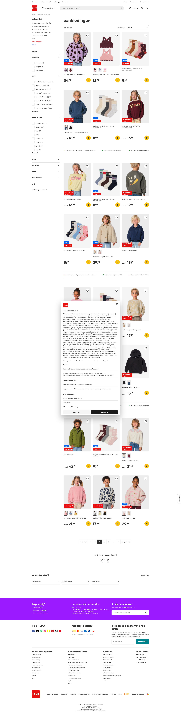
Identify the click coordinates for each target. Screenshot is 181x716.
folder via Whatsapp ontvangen (77, 662)
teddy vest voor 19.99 (39, 35)
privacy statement (52, 694)
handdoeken (36, 667)
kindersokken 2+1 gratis (40, 29)
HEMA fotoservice (73, 670)
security (73, 694)
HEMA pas (71, 657)
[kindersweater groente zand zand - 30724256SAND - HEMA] (95, 513)
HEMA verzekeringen (74, 678)
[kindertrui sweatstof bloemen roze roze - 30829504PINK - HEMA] (65, 513)
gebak (34, 675)
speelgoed (35, 673)
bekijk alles (145, 575)
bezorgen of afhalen (40, 610)
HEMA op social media (75, 665)
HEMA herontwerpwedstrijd (76, 667)
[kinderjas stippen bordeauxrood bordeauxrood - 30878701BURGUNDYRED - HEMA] (70, 70)
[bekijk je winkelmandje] (146, 8)
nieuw (34, 45)
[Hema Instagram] (45, 631)
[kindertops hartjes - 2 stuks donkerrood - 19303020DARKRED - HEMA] (95, 70)
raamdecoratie (36, 670)
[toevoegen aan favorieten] (87, 35)
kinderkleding (96, 581)
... (113, 542)
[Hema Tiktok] (56, 631)
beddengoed (36, 662)
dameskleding (36, 654)
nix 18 (120, 694)
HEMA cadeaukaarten (74, 673)
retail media (106, 681)
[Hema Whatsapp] (41, 631)
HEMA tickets (72, 675)
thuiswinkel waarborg (138, 694)
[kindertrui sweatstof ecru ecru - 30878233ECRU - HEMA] (124, 456)
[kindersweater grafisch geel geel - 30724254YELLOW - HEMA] (100, 513)
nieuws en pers (107, 662)
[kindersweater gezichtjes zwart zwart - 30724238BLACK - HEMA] (105, 513)
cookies (113, 694)
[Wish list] (142, 8)
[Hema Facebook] (33, 631)
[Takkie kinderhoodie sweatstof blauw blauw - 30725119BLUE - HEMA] (65, 127)
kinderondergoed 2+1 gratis (41, 23)
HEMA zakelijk (107, 667)
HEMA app (71, 654)
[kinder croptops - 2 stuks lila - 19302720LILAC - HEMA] (100, 70)
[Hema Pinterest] (52, 631)
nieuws (70, 683)
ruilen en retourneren (40, 613)
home (34, 15)
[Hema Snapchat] (48, 631)
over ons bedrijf (108, 654)
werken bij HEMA (108, 657)
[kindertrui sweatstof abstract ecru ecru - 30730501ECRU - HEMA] (124, 325)
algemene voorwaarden (100, 694)
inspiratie (70, 681)
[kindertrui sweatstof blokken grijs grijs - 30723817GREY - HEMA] (129, 325)
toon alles (35, 111)
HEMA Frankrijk (140, 660)
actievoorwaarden (108, 673)
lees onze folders (73, 660)
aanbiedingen (37, 42)
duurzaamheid (107, 660)
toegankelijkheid (84, 694)
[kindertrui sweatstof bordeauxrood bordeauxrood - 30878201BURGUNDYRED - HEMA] (129, 456)
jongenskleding (67, 581)
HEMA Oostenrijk (141, 662)
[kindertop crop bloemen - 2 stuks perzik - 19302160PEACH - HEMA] (105, 70)
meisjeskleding (36, 581)
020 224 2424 (76, 607)
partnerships (106, 678)
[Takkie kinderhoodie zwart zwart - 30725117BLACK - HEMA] (70, 127)
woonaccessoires (37, 665)
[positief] (102, 560)
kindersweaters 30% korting (41, 32)
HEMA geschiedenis (109, 665)
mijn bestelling (38, 607)
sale (33, 38)
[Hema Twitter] (37, 631)
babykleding (36, 660)
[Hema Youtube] (60, 631)
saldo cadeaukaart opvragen (112, 675)
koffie (33, 678)
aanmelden (142, 641)
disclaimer (64, 694)
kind (38, 15)
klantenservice (107, 670)
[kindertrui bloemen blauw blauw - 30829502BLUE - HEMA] (70, 513)
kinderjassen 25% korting (40, 26)
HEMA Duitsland (141, 657)
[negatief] (108, 560)
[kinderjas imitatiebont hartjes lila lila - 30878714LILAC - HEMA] (65, 70)
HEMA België (140, 654)
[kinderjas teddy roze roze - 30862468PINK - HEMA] (100, 252)
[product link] (77, 49)
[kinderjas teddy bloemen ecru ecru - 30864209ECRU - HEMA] (95, 252)
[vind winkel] (146, 612)
